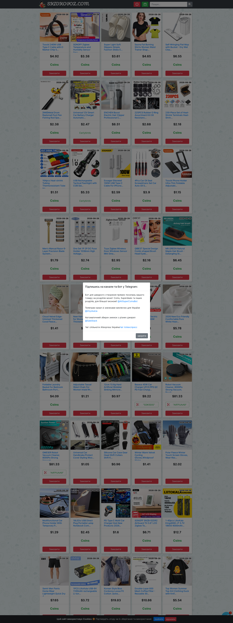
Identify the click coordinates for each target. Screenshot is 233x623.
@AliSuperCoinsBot (128, 301)
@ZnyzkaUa (91, 311)
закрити (142, 335)
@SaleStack (91, 320)
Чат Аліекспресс (128, 327)
